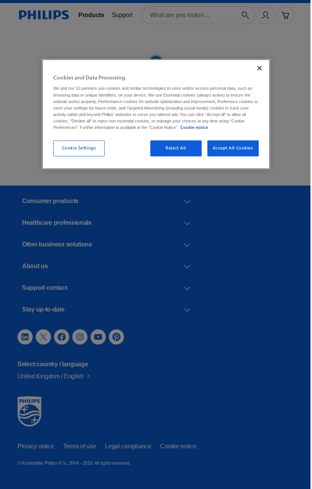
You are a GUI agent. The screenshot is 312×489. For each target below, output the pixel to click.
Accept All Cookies (230, 148)
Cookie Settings (76, 148)
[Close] (256, 68)
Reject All (173, 148)
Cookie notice (227, 127)
